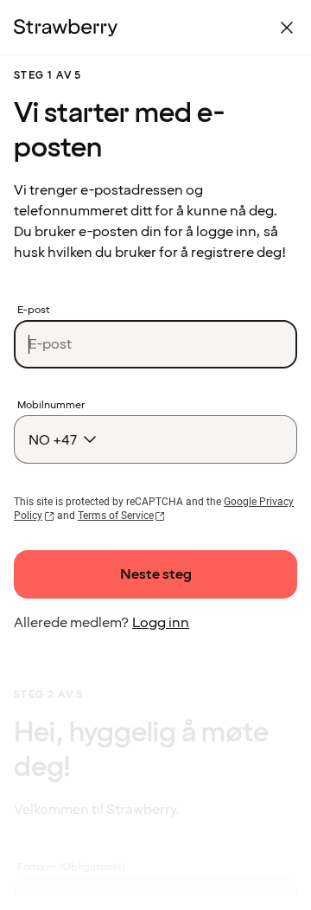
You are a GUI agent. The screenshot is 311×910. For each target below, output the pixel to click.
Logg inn (160, 622)
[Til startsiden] (65, 27)
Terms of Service (116, 515)
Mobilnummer (51, 406)
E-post (33, 310)
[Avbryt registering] (287, 27)
